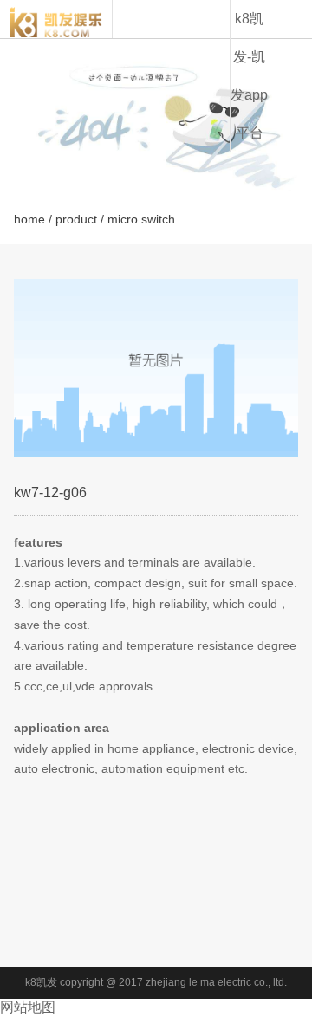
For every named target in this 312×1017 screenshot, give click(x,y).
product (76, 219)
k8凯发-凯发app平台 (249, 75)
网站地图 (27, 1007)
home (29, 219)
